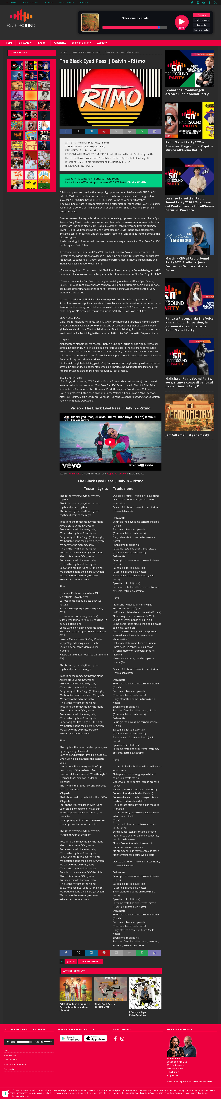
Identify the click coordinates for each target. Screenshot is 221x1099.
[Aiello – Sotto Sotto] (17, 184)
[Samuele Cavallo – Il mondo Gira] (17, 125)
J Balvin (71, 961)
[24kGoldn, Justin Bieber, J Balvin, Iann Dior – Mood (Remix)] (76, 989)
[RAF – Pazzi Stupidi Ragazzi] (17, 145)
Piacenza (202, 15)
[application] (29, 1042)
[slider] (24, 1042)
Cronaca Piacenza (30, 3)
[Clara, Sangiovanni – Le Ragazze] (17, 164)
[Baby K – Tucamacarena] (31, 135)
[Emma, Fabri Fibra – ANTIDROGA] (44, 85)
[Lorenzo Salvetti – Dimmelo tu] (44, 115)
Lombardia (201, 25)
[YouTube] (203, 2)
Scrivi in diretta (81, 42)
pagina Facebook (116, 473)
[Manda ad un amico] (116, 131)
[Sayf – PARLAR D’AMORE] (44, 105)
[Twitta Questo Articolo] (78, 131)
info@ (177, 1071)
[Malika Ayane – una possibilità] (44, 135)
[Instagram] (198, 2)
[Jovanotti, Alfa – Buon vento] (44, 164)
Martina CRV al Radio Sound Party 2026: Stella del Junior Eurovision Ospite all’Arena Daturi (187, 264)
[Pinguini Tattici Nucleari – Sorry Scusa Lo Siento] (44, 175)
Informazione (10, 1055)
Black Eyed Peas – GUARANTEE (104, 1005)
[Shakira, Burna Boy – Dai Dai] (31, 175)
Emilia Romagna (202, 20)
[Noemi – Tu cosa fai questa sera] (44, 145)
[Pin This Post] (104, 131)
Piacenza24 (11, 3)
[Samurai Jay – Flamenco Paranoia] (31, 164)
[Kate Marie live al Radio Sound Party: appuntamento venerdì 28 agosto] (17, 115)
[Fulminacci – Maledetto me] (44, 184)
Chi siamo (23, 42)
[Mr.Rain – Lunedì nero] (44, 155)
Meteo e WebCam (66, 3)
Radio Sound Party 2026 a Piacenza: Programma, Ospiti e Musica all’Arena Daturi (189, 146)
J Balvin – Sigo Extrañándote (137, 1013)
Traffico (84, 3)
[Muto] (41, 1041)
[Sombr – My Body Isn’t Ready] (44, 95)
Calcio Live (48, 3)
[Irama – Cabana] (31, 155)
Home (9, 42)
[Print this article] (129, 131)
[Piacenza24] (215, 2)
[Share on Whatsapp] (142, 131)
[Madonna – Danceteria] (17, 95)
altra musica (74, 473)
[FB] (192, 2)
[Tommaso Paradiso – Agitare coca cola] (31, 95)
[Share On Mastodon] (154, 131)
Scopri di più (172, 1075)
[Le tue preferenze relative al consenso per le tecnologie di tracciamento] (5, 1094)
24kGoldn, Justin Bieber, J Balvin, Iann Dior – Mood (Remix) (75, 1007)
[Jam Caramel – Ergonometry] (17, 85)
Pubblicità (60, 42)
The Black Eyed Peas (91, 961)
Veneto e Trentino (201, 30)
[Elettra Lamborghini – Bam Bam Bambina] (17, 175)
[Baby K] (44, 125)
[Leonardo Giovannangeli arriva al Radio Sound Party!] (17, 65)
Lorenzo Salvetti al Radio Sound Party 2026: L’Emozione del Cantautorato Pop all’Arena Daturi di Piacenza (189, 204)
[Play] (7, 1041)
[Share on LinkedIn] (91, 131)
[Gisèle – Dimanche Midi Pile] (17, 105)
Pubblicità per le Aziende (15, 1064)
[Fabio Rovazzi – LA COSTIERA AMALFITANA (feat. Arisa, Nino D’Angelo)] (31, 105)
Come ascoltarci (11, 1059)
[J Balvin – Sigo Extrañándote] (145, 993)
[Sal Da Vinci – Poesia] (31, 145)
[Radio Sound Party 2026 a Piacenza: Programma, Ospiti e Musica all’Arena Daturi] (31, 65)
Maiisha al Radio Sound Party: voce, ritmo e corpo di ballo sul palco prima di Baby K (189, 382)
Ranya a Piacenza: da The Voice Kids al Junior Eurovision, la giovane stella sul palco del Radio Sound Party (189, 324)
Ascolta (102, 42)
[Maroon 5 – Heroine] (31, 184)
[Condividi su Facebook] (66, 131)
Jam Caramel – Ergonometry (187, 435)
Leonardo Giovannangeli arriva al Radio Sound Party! (187, 92)
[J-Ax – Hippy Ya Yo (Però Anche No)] (17, 155)
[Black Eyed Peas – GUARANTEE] (110, 989)
